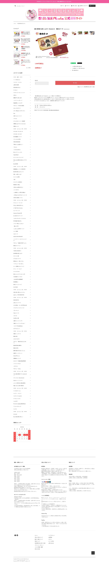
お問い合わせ (74, 5)
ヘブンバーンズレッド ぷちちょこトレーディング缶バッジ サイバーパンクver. (25, 62)
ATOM (38, 549)
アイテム (93, 5)
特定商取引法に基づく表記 (89, 86)
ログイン (86, 5)
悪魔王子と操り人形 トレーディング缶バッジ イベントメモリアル (25, 54)
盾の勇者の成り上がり (21, 23)
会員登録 (81, 5)
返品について (80, 86)
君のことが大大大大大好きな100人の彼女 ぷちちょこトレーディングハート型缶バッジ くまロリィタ (25, 40)
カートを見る (51, 541)
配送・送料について (39, 539)
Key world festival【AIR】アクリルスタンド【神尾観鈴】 (25, 47)
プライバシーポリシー (39, 545)
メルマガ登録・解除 (39, 547)
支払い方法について (39, 537)
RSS (36, 549)
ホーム (63, 5)
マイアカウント (52, 535)
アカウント (68, 5)
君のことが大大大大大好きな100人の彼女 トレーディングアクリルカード (25, 33)
